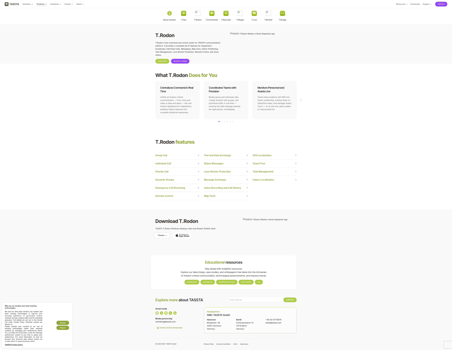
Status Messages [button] (213, 163)
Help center (246, 282)
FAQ (258, 282)
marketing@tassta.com (165, 321)
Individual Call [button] (163, 163)
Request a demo (180, 61)
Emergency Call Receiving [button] (170, 187)
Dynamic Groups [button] (164, 179)
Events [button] (68, 4)
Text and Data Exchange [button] (217, 155)
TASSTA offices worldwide (171, 328)
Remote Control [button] (164, 196)
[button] (301, 100)
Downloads (415, 4)
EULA (235, 344)
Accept (63, 323)
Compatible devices (227, 282)
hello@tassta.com (273, 323)
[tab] (219, 121)
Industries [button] (54, 4)
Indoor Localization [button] (263, 179)
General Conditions (223, 344)
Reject (62, 328)
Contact (441, 4)
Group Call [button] (161, 155)
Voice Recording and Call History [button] (222, 187)
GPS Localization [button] (262, 155)
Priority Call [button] (161, 171)
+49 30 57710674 (273, 319)
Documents (207, 282)
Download (162, 61)
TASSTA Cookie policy (13, 345)
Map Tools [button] (209, 196)
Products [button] (40, 4)
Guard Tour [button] (259, 163)
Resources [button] (400, 4)
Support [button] (426, 4)
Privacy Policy (209, 344)
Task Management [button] (263, 171)
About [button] (79, 4)
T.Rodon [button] (160, 235)
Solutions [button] (27, 4)
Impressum (244, 344)
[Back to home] (12, 4)
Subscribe (290, 300)
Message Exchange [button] (215, 179)
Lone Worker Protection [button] (217, 171)
